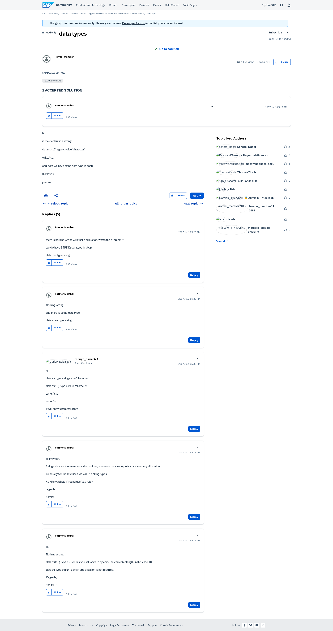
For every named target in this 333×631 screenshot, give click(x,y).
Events (157, 5)
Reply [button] (197, 195)
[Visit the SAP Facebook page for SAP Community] (244, 625)
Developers (128, 5)
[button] (276, 62)
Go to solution (169, 48)
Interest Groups (78, 14)
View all (221, 241)
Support (152, 625)
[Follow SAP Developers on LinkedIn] (263, 625)
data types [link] (152, 14)
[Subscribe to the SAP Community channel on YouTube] (256, 625)
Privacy (72, 625)
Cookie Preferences (171, 625)
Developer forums (133, 23)
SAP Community (50, 14)
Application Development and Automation (109, 14)
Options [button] (287, 33)
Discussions (138, 14)
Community (64, 4)
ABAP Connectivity (52, 81)
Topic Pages (190, 5)
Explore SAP (269, 5)
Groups (113, 5)
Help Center (172, 5)
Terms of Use (86, 625)
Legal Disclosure (119, 625)
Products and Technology (90, 5)
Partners (144, 5)
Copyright (101, 625)
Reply (194, 275)
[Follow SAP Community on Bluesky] (250, 625)
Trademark (138, 625)
